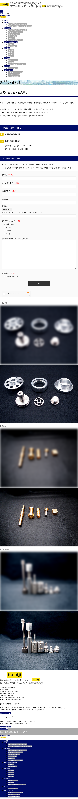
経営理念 (11, 52)
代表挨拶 (11, 50)
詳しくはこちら (5, 713)
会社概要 (11, 54)
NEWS (6, 22)
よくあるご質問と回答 (15, 40)
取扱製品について (14, 34)
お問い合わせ (8, 70)
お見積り (3, 17)
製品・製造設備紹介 (11, 42)
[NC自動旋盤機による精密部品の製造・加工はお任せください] (31, 6)
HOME (6, 20)
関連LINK (11, 56)
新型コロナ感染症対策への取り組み (20, 26)
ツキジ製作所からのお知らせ (17, 24)
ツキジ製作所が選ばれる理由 (17, 30)
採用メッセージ (13, 60)
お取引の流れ (12, 36)
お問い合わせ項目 (11, 221)
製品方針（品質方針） (15, 32)
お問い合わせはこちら (15, 72)
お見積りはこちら (14, 74)
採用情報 (7, 58)
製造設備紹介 (12, 46)
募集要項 (11, 62)
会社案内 (7, 48)
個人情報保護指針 (14, 76)
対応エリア (11, 38)
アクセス (7, 66)
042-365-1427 (5, 15)
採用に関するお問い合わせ (17, 64)
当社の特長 (7, 28)
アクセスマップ (13, 68)
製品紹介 (11, 44)
